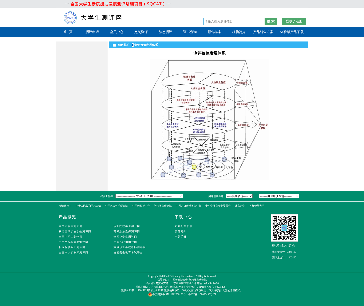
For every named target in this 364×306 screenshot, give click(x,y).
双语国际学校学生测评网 (75, 231)
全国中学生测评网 (70, 236)
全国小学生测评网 (125, 236)
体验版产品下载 (292, 32)
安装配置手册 (183, 226)
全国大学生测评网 (70, 226)
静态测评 (165, 32)
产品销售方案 (263, 32)
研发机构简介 (284, 245)
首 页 (67, 32)
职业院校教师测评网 (72, 247)
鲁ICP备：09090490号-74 (202, 294)
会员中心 (116, 32)
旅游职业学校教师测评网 (130, 247)
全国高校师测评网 (125, 242)
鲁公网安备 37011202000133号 (169, 294)
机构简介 (239, 32)
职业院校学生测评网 (127, 226)
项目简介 (180, 231)
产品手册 (180, 236)
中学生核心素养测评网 (73, 242)
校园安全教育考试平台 (128, 252)
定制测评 (141, 32)
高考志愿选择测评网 (127, 231)
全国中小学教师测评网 (73, 252)
